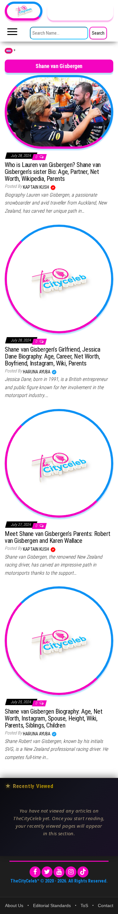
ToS (84, 905)
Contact (105, 905)
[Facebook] (35, 871)
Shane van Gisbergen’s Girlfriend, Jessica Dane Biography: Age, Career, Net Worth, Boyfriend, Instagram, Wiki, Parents (52, 356)
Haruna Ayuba (37, 371)
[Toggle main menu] (12, 33)
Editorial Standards (52, 905)
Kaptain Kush (36, 187)
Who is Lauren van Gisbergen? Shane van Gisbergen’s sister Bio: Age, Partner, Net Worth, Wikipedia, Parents (53, 171)
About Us (14, 905)
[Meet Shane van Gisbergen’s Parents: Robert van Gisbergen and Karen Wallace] (59, 462)
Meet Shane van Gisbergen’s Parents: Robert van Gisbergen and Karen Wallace (57, 537)
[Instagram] (70, 871)
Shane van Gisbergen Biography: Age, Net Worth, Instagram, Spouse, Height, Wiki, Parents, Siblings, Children (53, 718)
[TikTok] (82, 871)
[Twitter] (47, 871)
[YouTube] (59, 871)
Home (8, 50)
